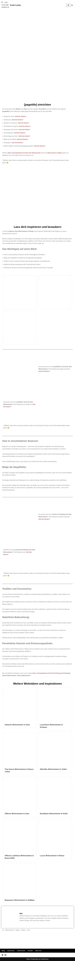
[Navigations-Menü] (68, 5)
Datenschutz (21, 950)
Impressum (10, 950)
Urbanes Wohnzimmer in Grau (17, 725)
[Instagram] (5, 955)
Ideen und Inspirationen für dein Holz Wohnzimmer (24, 153)
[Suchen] (72, 5)
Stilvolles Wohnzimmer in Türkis (53, 769)
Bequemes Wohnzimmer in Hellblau (20, 900)
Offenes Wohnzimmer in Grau (17, 814)
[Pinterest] (2, 955)
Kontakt (30, 950)
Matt (8, 38)
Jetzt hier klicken (20, 116)
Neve (28, 959)
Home (6, 12)
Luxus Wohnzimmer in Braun (52, 856)
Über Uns (38, 950)
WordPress (44, 959)
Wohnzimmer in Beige (54, 153)
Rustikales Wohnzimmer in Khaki (54, 814)
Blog (10, 12)
